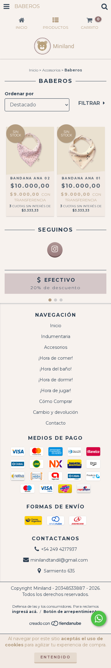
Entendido (55, 657)
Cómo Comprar (55, 401)
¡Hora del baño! (56, 369)
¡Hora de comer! (56, 358)
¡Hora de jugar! (55, 390)
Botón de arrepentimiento (71, 611)
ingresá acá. (24, 611)
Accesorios (51, 70)
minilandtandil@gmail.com (59, 560)
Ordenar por (19, 93)
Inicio (33, 70)
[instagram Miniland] (55, 250)
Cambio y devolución (55, 412)
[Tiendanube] (56, 625)
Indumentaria (55, 336)
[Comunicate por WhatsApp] (98, 618)
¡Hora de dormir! (56, 380)
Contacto (56, 423)
